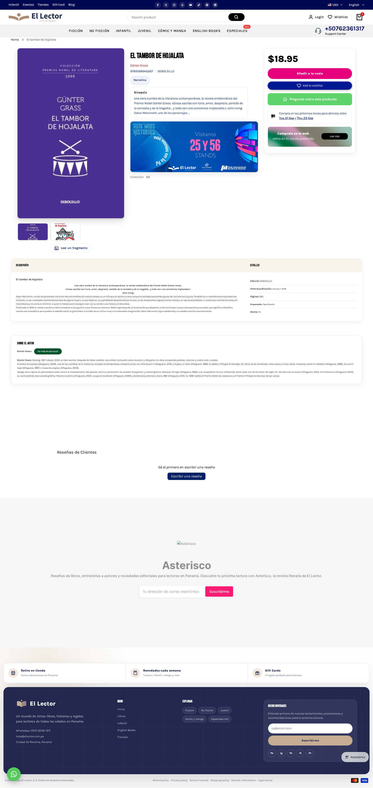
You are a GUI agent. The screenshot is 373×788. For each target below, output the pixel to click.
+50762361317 (344, 28)
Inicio (121, 709)
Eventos (28, 4)
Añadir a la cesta (310, 73)
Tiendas (43, 4)
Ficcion (189, 710)
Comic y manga (194, 718)
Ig (281, 753)
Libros (121, 716)
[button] (310, 86)
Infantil (14, 4)
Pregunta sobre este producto (313, 99)
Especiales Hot (220, 718)
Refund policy (161, 780)
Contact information (243, 780)
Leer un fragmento (74, 248)
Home (15, 39)
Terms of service (199, 780)
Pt (310, 753)
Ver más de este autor (48, 351)
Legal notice (265, 780)
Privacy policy (179, 780)
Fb (271, 753)
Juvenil (225, 710)
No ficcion (207, 710)
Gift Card (58, 4)
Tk (290, 753)
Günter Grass (139, 65)
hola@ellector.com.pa (30, 736)
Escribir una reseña (186, 476)
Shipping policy (219, 780)
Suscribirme (310, 740)
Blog (71, 4)
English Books (126, 730)
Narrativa (140, 80)
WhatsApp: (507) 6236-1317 (33, 730)
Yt (300, 753)
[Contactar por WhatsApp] (14, 774)
